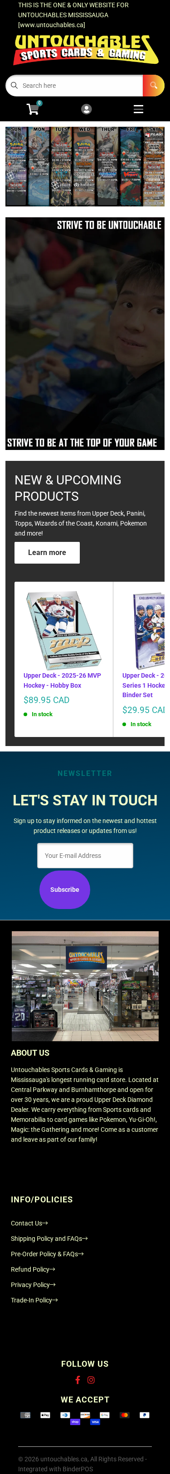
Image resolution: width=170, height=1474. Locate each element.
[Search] (154, 85)
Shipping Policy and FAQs (46, 1238)
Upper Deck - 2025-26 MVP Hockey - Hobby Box (62, 680)
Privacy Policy (30, 1284)
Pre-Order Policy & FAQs (44, 1254)
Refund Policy (30, 1269)
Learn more (47, 552)
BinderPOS (78, 1469)
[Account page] (86, 110)
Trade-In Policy (31, 1300)
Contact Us (26, 1223)
